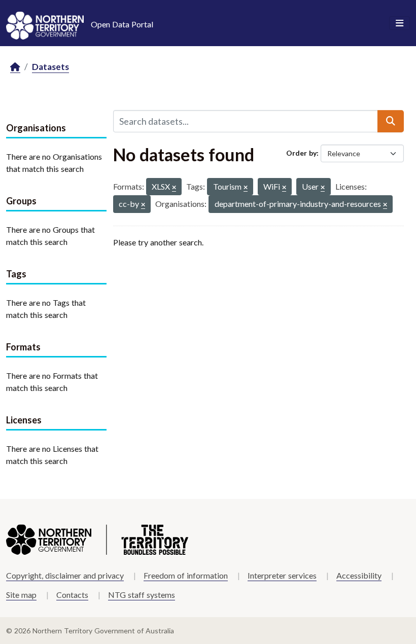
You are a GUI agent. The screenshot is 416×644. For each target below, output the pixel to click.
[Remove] (174, 188)
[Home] (15, 67)
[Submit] (390, 121)
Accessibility (359, 575)
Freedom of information (186, 575)
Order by (301, 153)
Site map (21, 594)
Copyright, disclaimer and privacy (65, 575)
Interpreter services (282, 575)
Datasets (50, 66)
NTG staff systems (141, 594)
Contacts (72, 594)
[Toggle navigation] (399, 23)
